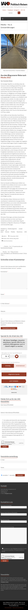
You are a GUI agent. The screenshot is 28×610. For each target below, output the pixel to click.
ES (24, 10)
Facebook (10, 10)
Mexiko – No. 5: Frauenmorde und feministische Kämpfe (11, 247)
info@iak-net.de (8, 493)
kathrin (4, 236)
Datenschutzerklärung (18, 607)
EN (22, 10)
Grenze (7, 232)
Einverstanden (8, 607)
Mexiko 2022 (6, 77)
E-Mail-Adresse (5, 303)
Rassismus (19, 232)
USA (25, 232)
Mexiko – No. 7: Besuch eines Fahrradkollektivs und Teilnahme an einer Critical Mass (14, 253)
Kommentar (4, 271)
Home (4, 10)
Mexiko (13, 232)
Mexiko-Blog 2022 (14, 238)
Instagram (16, 10)
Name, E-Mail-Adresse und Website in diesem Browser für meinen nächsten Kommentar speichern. (13, 322)
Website (3, 311)
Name (3, 294)
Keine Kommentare (7, 240)
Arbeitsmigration (12, 228)
